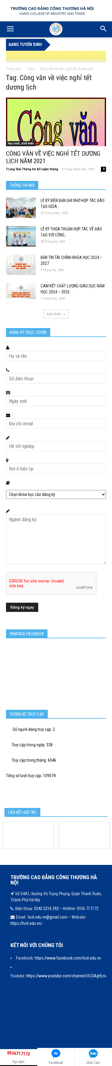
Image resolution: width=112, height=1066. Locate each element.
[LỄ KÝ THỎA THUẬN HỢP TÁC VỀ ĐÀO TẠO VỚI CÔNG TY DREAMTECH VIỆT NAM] (21, 236)
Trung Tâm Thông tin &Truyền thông (32, 169)
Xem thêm (54, 314)
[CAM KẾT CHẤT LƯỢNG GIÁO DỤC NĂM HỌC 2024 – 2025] (21, 293)
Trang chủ (13, 69)
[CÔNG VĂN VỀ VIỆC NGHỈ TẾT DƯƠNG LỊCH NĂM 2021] (56, 122)
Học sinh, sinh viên (21, 143)
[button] (103, 29)
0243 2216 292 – (48, 908)
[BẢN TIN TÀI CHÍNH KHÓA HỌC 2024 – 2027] (21, 264)
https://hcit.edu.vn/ (26, 923)
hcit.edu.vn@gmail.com (47, 917)
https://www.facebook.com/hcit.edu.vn (68, 958)
